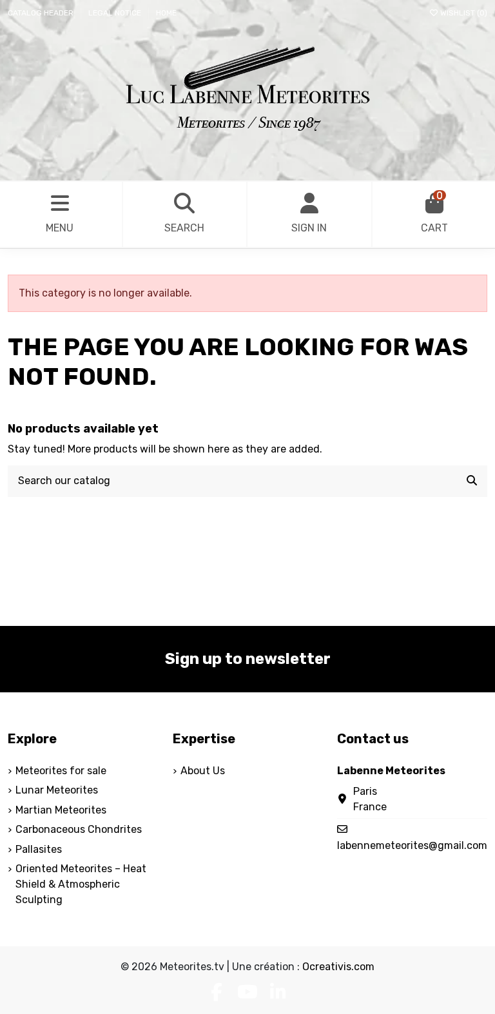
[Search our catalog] (471, 481)
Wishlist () (462, 12)
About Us (202, 771)
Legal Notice (115, 12)
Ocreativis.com (338, 966)
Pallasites (38, 849)
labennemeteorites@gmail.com (412, 845)
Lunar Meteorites (56, 790)
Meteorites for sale (60, 771)
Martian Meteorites (60, 810)
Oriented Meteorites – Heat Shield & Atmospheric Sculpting (80, 884)
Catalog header (41, 12)
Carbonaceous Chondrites (78, 829)
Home (166, 12)
